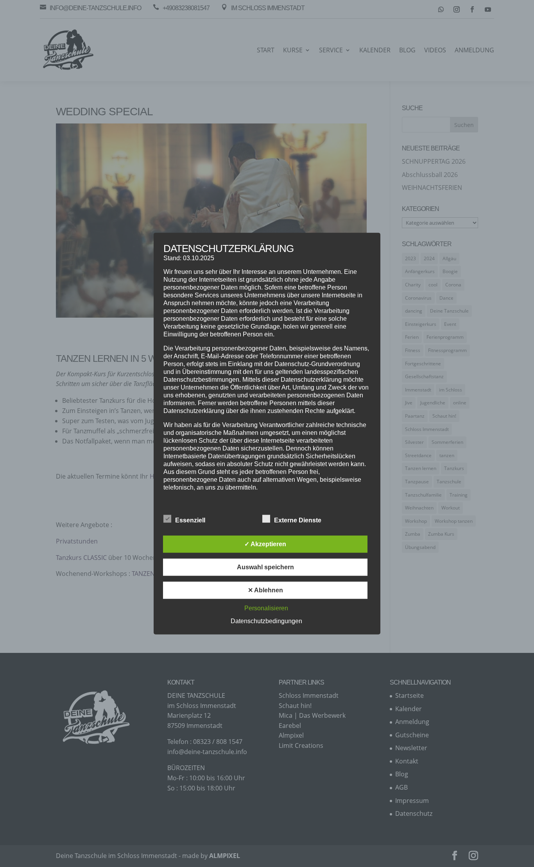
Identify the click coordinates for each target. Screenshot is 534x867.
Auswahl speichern (265, 567)
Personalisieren (266, 608)
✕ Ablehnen (265, 590)
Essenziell (190, 520)
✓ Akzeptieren (265, 544)
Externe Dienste (297, 520)
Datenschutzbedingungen (266, 621)
